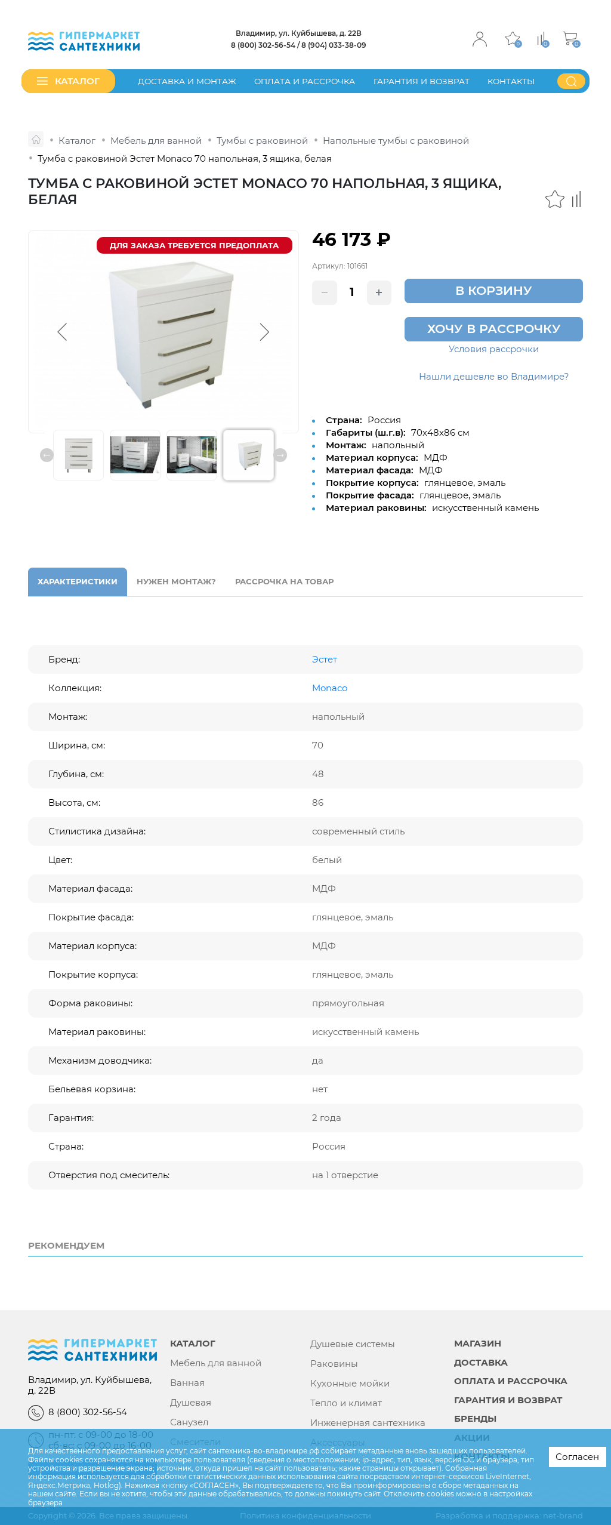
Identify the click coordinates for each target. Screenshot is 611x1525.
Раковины (334, 1363)
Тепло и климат (346, 1403)
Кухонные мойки (350, 1383)
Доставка (481, 1363)
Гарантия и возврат (422, 81)
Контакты (511, 81)
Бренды (475, 1419)
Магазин (477, 1344)
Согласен (577, 1456)
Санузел (189, 1422)
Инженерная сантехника (367, 1423)
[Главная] (36, 139)
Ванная (187, 1383)
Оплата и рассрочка (304, 81)
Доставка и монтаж (187, 81)
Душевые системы (352, 1344)
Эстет (324, 659)
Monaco (329, 688)
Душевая (190, 1402)
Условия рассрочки (494, 349)
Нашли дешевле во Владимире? (494, 376)
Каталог (192, 1344)
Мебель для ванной (215, 1363)
